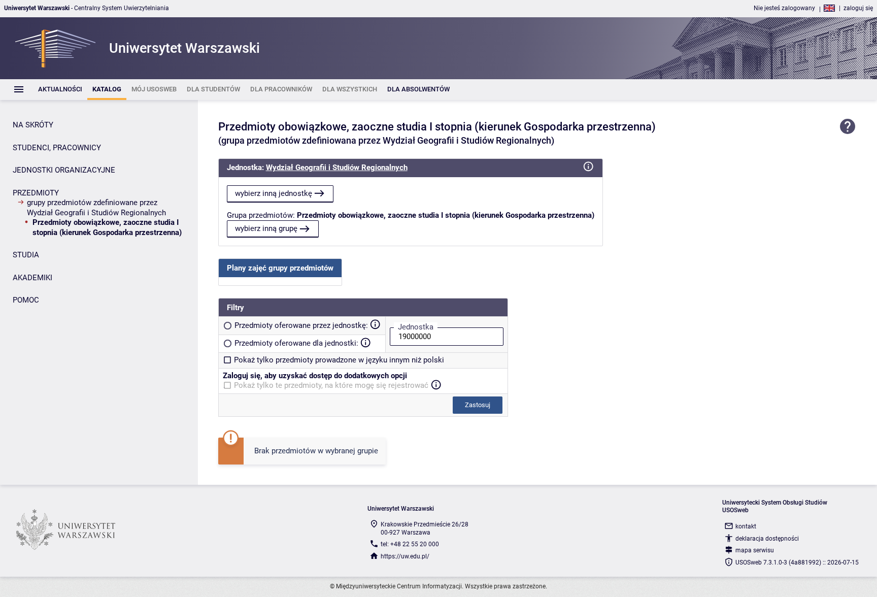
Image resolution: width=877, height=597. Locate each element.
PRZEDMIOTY (36, 192)
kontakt (745, 526)
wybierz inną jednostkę (273, 193)
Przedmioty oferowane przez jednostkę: (301, 325)
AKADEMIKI (32, 277)
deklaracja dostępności (767, 538)
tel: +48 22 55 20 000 (410, 544)
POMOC (26, 300)
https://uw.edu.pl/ (405, 556)
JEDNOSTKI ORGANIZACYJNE (64, 170)
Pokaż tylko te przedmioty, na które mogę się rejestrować (331, 385)
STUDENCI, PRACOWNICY (57, 147)
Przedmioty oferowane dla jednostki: (296, 343)
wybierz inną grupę (266, 228)
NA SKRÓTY (33, 124)
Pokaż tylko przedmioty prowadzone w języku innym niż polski (339, 359)
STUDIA (26, 254)
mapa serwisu (754, 550)
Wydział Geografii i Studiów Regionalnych (337, 167)
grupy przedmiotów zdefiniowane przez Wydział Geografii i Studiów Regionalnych (96, 207)
